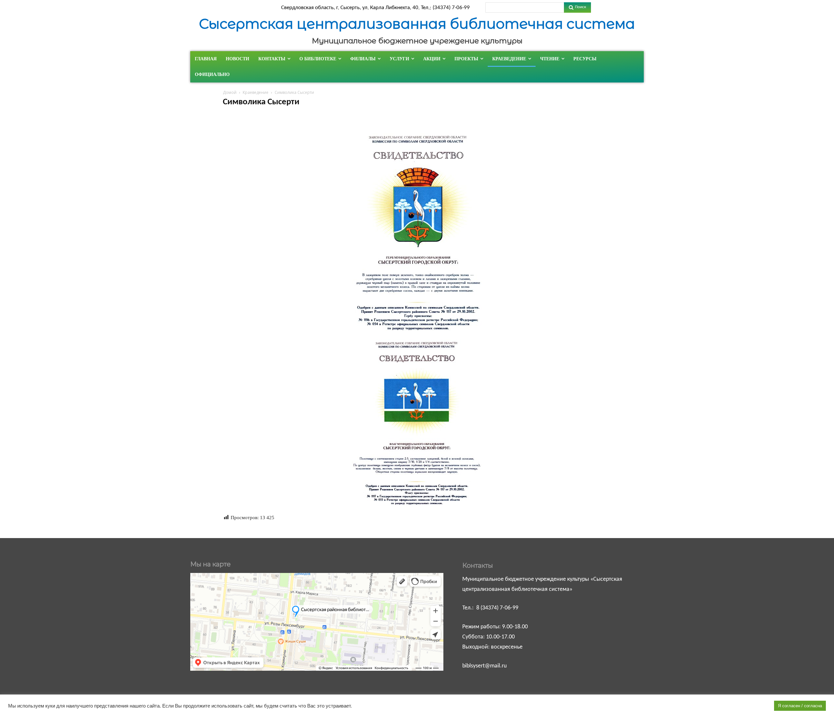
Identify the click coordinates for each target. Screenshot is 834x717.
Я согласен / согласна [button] (800, 705)
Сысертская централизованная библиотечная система (417, 23)
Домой (230, 92)
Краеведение (255, 92)
